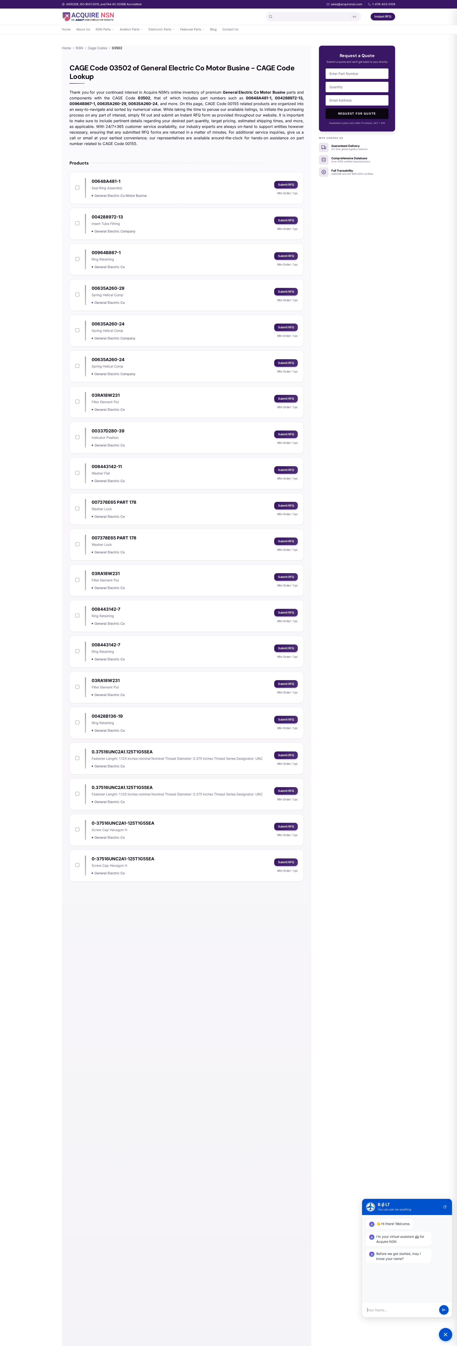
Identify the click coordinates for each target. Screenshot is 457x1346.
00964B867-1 (106, 252)
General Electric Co (109, 267)
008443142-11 (107, 466)
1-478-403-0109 (383, 4)
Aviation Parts (129, 29)
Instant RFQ (382, 16)
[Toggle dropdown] (112, 29)
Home (66, 29)
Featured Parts (190, 29)
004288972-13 (107, 216)
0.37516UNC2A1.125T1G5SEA (122, 751)
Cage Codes (97, 48)
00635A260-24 (108, 323)
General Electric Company (114, 231)
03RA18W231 (106, 395)
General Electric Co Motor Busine (120, 196)
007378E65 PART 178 (114, 502)
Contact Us (230, 29)
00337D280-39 (108, 430)
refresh (444, 1207)
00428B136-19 (107, 716)
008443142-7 (106, 609)
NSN (79, 48)
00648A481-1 (106, 181)
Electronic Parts (160, 29)
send (444, 1310)
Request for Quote (357, 113)
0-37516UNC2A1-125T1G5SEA (123, 823)
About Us (83, 29)
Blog (213, 29)
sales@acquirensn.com (346, 4)
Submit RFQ (286, 184)
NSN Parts (103, 29)
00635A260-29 (108, 288)
